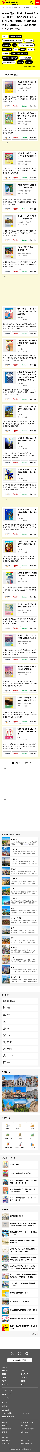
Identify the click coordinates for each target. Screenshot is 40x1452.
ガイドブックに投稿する (28, 1429)
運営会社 (4, 1422)
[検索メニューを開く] (31, 2)
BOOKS (20, 62)
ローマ (26, 844)
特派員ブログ (6, 1394)
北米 (8, 1008)
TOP (3, 7)
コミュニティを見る (19, 1360)
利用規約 (4, 1425)
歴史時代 (30, 49)
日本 (8, 1062)
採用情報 (4, 1432)
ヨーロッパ (11, 1001)
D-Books (29, 62)
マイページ (26, 1413)
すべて (5, 36)
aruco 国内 (6, 45)
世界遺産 (20, 1138)
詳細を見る (33, 106)
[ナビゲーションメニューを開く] (37, 2)
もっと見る (32, 1334)
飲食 (7, 1129)
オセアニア (11, 1021)
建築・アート (20, 1129)
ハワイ (9, 1028)
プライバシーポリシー (27, 1422)
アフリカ (10, 1056)
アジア (9, 1042)
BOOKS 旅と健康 (25, 58)
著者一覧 (5, 1406)
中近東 (9, 1049)
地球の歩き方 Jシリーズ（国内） (12, 41)
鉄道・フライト (19, 1147)
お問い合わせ (24, 1432)
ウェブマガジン (7, 1390)
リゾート (10, 1035)
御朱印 (23, 49)
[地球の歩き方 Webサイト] (10, 2)
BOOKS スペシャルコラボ (19, 53)
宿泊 (32, 1129)
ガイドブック (10, 7)
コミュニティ (6, 1410)
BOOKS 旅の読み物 (9, 62)
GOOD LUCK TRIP (8, 1417)
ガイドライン (24, 1425)
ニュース (5, 1402)
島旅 (16, 49)
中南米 (9, 1015)
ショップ (32, 1147)
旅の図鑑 (5, 53)
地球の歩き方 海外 (15, 36)
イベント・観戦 (7, 1138)
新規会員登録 (8, 1413)
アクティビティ (7, 1147)
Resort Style (7, 49)
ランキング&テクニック (26, 45)
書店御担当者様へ (7, 1429)
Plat (14, 45)
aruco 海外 (29, 41)
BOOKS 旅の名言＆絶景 (10, 58)
